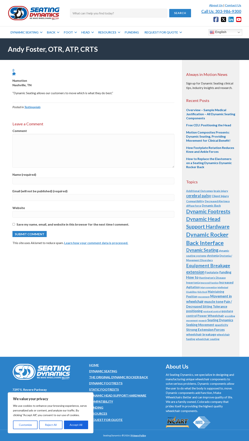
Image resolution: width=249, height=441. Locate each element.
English (220, 32)
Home (94, 365)
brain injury (221, 190)
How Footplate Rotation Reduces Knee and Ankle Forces (210, 150)
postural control (212, 311)
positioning (194, 311)
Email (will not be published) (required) (40, 191)
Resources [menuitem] (107, 32)
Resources (98, 413)
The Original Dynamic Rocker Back (118, 377)
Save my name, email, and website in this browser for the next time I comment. (73, 224)
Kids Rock (202, 292)
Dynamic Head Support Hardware (117, 395)
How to (192, 277)
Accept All (76, 424)
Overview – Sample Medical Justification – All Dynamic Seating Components (210, 114)
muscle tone (213, 301)
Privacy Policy (138, 435)
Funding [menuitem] (132, 32)
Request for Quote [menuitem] (161, 32)
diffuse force (193, 205)
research (202, 320)
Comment (19, 131)
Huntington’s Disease (212, 277)
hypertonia (193, 282)
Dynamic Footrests (208, 211)
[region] (50, 412)
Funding (96, 407)
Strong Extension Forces (205, 329)
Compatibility (195, 201)
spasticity (221, 325)
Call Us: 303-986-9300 (221, 11)
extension (195, 271)
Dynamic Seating (202, 250)
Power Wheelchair (210, 315)
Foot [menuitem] (68, 32)
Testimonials (32, 107)
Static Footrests (104, 389)
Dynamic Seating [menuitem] (25, 32)
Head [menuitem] (85, 32)
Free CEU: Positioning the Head (208, 125)
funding (225, 272)
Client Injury (220, 196)
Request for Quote (106, 420)
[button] (180, 13)
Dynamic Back (211, 205)
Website (18, 208)
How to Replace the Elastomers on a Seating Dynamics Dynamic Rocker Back (209, 163)
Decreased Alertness (217, 201)
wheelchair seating (207, 339)
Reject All (51, 424)
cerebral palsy (198, 195)
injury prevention (208, 287)
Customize (25, 424)
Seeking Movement (200, 325)
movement (204, 296)
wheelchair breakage (201, 334)
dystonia (213, 255)
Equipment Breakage (208, 265)
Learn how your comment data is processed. (96, 243)
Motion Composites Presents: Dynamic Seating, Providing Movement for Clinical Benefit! (208, 136)
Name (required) (24, 174)
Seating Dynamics (220, 320)
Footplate (212, 272)
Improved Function (209, 282)
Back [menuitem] (51, 32)
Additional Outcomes (199, 190)
